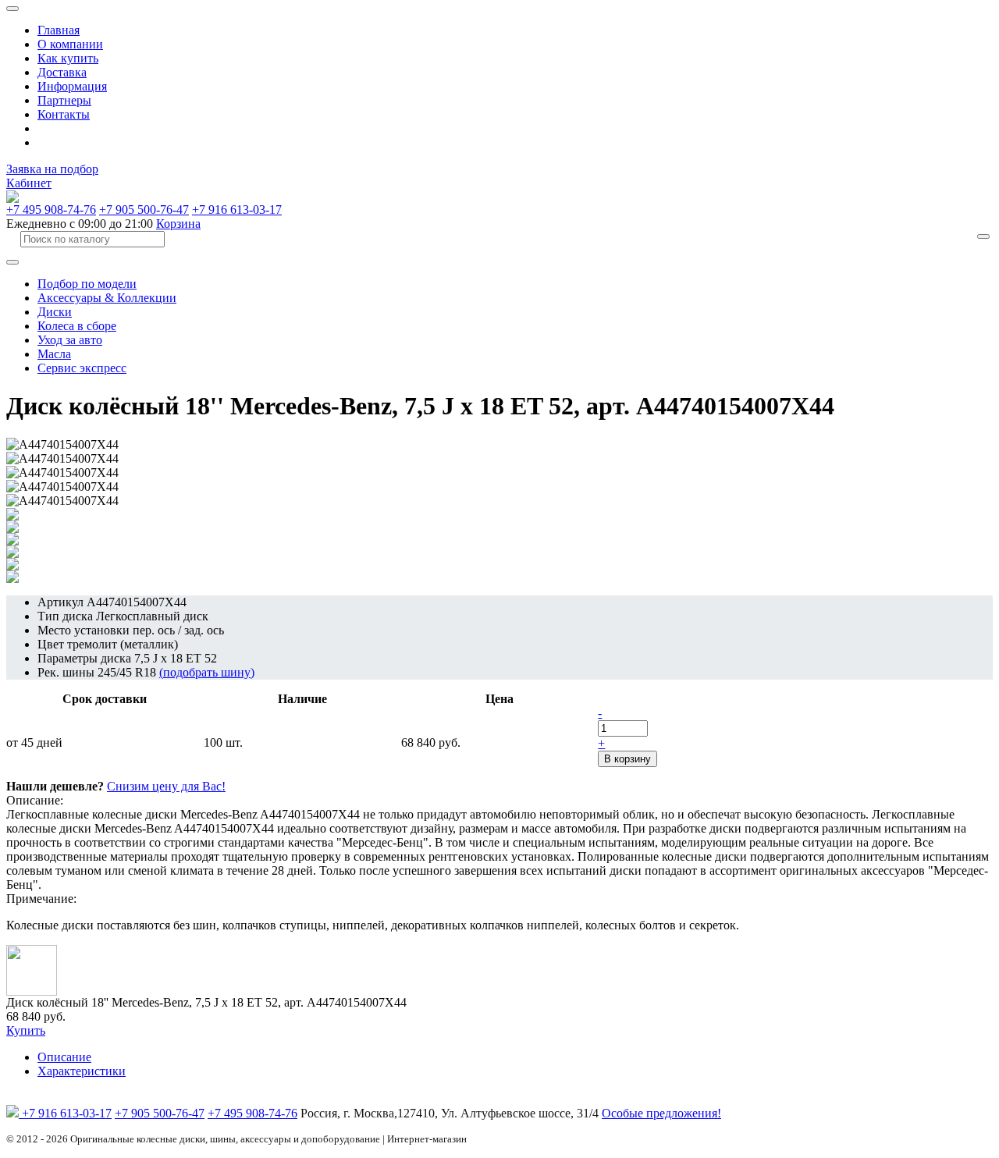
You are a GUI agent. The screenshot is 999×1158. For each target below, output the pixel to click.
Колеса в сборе (76, 325)
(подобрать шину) (206, 672)
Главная (58, 30)
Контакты (63, 114)
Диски (54, 311)
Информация (72, 86)
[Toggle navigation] (12, 8)
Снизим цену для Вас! (166, 786)
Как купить (67, 58)
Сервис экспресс (81, 368)
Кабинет (29, 183)
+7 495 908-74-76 (51, 209)
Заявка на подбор (52, 169)
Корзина (178, 223)
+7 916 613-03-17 (237, 209)
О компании (70, 44)
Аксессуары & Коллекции (106, 297)
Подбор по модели (87, 283)
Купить (25, 1030)
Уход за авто (69, 339)
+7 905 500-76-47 (144, 209)
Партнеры (64, 100)
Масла (54, 354)
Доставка (62, 72)
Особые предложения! (661, 1113)
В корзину (627, 759)
